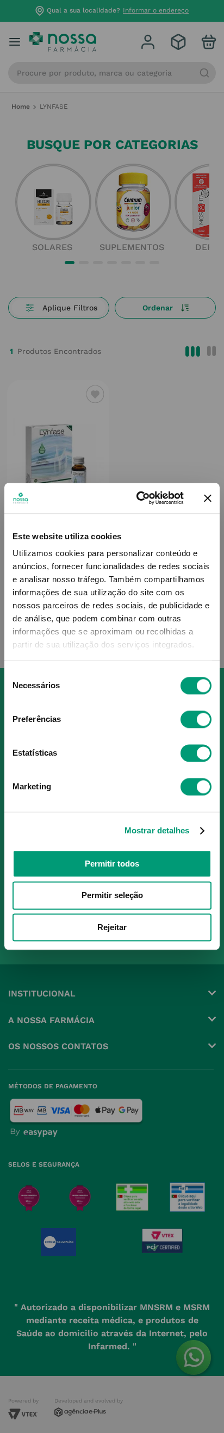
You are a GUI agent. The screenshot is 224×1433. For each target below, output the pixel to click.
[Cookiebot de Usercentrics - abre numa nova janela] (139, 498)
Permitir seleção (112, 895)
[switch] (196, 719)
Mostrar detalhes (157, 830)
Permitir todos (112, 863)
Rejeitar (112, 927)
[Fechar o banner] (207, 498)
